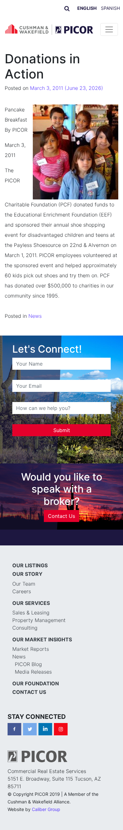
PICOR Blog (28, 664)
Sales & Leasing (31, 612)
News (35, 316)
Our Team (23, 584)
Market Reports (30, 649)
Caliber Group (46, 809)
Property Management (39, 620)
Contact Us (61, 516)
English (87, 8)
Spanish (110, 8)
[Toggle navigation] (109, 29)
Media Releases (33, 672)
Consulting (25, 628)
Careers (21, 591)
